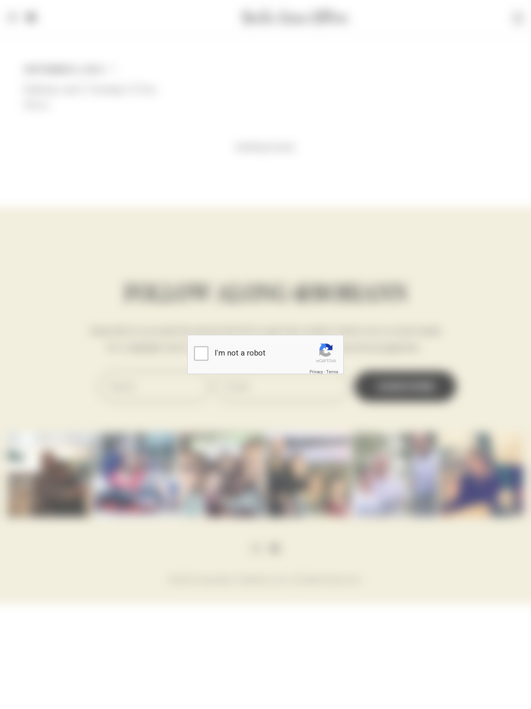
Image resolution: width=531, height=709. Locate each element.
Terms (332, 372)
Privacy (316, 372)
